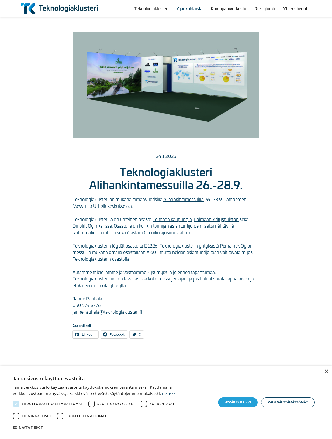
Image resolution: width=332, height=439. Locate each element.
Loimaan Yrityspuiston (216, 219)
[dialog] (166, 402)
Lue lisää (169, 394)
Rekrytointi (264, 8)
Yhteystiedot (295, 8)
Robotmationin (87, 232)
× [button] (326, 371)
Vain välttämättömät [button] (288, 402)
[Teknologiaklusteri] (59, 8)
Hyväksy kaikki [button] (238, 402)
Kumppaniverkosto (228, 8)
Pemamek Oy (233, 246)
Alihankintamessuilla (183, 199)
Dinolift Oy (83, 226)
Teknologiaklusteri (151, 8)
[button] (111, 427)
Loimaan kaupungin (172, 219)
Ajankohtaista (190, 8)
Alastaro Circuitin (143, 232)
